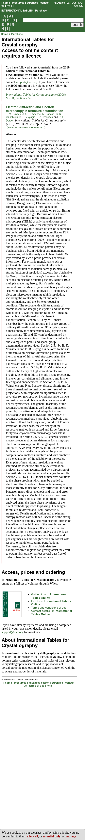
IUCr (73, 2)
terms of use (36, 685)
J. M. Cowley (13, 114)
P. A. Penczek (45, 117)
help (9, 5)
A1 (11, 16)
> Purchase (16, 34)
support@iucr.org (26, 82)
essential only (51, 836)
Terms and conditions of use (48, 607)
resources (18, 2)
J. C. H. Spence (31, 114)
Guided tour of (49, 596)
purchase (32, 2)
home (6, 2)
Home (5, 34)
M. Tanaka (48, 114)
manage (70, 836)
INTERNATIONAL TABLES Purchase (24, 10)
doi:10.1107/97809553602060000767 (26, 127)
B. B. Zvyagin (27, 117)
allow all (32, 836)
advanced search (39, 682)
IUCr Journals (78, 4)
